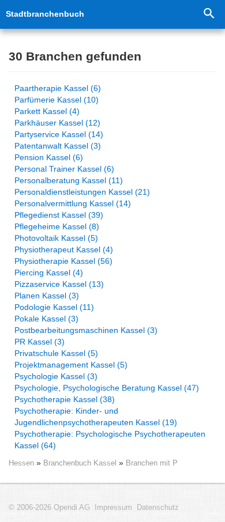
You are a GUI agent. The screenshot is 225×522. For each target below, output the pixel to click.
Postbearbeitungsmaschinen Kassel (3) (86, 330)
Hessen (21, 463)
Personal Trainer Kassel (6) (64, 168)
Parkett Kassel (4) (47, 111)
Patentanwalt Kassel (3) (57, 145)
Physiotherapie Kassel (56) (63, 261)
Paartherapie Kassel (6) (57, 88)
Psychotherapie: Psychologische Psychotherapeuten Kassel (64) (109, 439)
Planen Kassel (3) (46, 295)
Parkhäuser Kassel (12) (57, 122)
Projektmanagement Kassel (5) (70, 364)
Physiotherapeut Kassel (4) (63, 249)
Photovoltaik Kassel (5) (56, 238)
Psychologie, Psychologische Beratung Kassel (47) (106, 387)
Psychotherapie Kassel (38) (64, 399)
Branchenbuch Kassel (81, 463)
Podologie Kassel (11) (54, 307)
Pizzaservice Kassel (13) (59, 284)
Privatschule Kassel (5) (56, 353)
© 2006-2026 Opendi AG (49, 508)
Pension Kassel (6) (48, 157)
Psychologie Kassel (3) (55, 376)
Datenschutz (158, 508)
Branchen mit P (152, 463)
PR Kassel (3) (39, 341)
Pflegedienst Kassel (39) (58, 215)
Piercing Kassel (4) (48, 272)
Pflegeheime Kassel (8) (56, 226)
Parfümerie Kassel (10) (56, 99)
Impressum (113, 508)
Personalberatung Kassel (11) (68, 180)
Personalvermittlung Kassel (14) (72, 203)
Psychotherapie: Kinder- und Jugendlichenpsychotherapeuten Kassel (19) (95, 416)
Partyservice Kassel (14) (58, 134)
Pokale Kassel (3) (46, 318)
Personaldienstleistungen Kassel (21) (82, 191)
